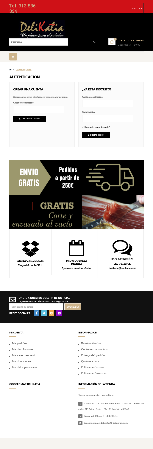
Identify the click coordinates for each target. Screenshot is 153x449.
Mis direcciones (21, 361)
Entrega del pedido (93, 355)
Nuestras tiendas (91, 343)
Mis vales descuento (24, 355)
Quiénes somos (90, 361)
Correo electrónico (23, 102)
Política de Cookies (92, 367)
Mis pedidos (19, 343)
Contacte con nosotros (94, 349)
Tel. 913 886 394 (22, 8)
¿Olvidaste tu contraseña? (96, 127)
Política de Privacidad (94, 373)
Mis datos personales (24, 367)
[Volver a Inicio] (10, 69)
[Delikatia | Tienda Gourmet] (76, 29)
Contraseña (88, 112)
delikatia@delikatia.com (114, 422)
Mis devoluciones (22, 349)
